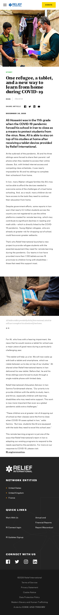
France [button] (12, 498)
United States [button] (15, 488)
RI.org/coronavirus (15, 452)
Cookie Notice (29, 592)
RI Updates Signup (14, 537)
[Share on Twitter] (30, 107)
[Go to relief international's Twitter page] (17, 562)
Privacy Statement (29, 587)
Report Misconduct (44, 528)
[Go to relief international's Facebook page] (8, 562)
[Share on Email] (39, 107)
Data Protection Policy (29, 597)
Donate (48, 5)
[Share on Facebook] (25, 107)
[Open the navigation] (5, 5)
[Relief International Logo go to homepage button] (15, 5)
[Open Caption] (53, 59)
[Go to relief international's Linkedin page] (35, 562)
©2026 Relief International (29, 578)
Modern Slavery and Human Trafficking (29, 602)
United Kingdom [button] (16, 493)
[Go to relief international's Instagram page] (26, 562)
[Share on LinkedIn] (34, 107)
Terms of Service (29, 583)
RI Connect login (13, 528)
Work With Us (12, 518)
